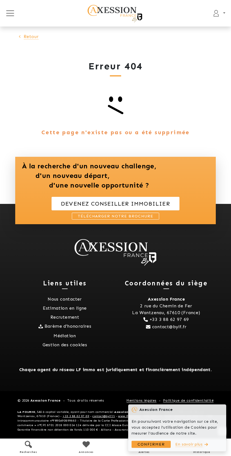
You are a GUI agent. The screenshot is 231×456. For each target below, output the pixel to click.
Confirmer (151, 444)
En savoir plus (189, 444)
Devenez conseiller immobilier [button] (115, 203)
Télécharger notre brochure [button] (115, 216)
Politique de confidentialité (188, 400)
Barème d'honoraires (68, 326)
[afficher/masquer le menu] (10, 13)
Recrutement (64, 317)
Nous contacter (65, 299)
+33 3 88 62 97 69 (169, 319)
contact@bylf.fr (169, 326)
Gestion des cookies (65, 344)
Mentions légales (141, 400)
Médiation (65, 335)
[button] (28, 447)
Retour (31, 36)
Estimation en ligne (65, 308)
